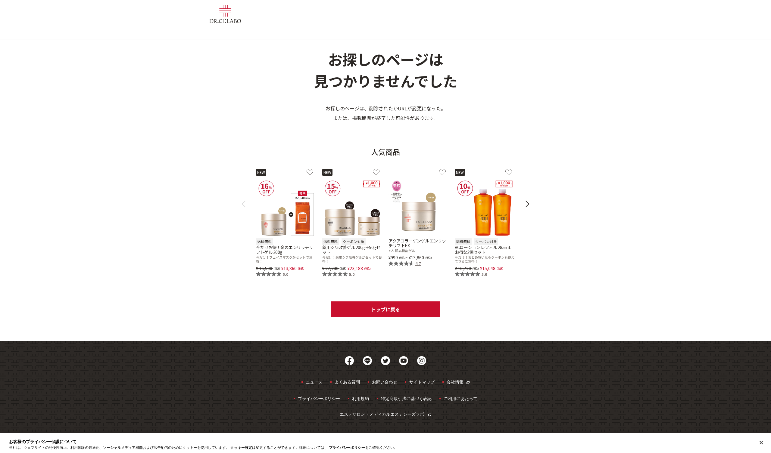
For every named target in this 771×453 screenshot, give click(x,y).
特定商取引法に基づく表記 (406, 398)
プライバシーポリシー (319, 398)
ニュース (314, 381)
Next (526, 204)
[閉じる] (761, 442)
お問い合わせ (384, 381)
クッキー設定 (241, 447)
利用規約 (360, 398)
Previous (245, 204)
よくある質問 (347, 381)
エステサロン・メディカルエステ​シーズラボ (382, 414)
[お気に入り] (310, 172)
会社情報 (455, 381)
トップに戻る (385, 309)
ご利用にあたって (460, 398)
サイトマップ (422, 381)
